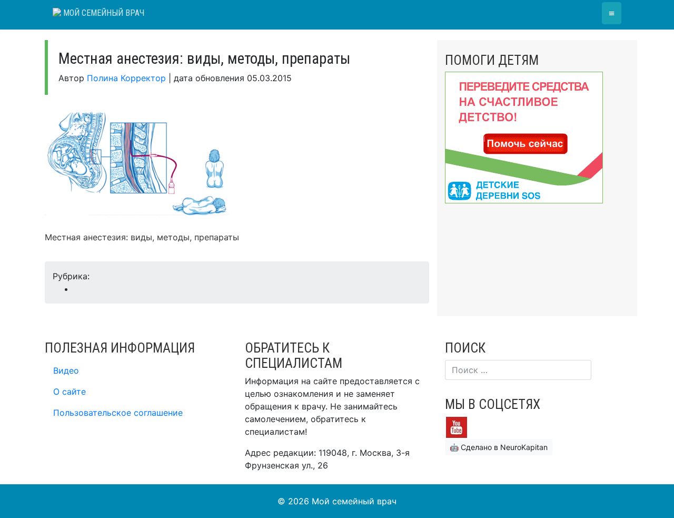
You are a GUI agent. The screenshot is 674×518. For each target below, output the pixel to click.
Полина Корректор (126, 78)
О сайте (69, 391)
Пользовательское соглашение (118, 412)
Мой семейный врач (102, 13)
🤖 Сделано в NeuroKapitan (499, 447)
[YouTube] (456, 426)
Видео (66, 370)
